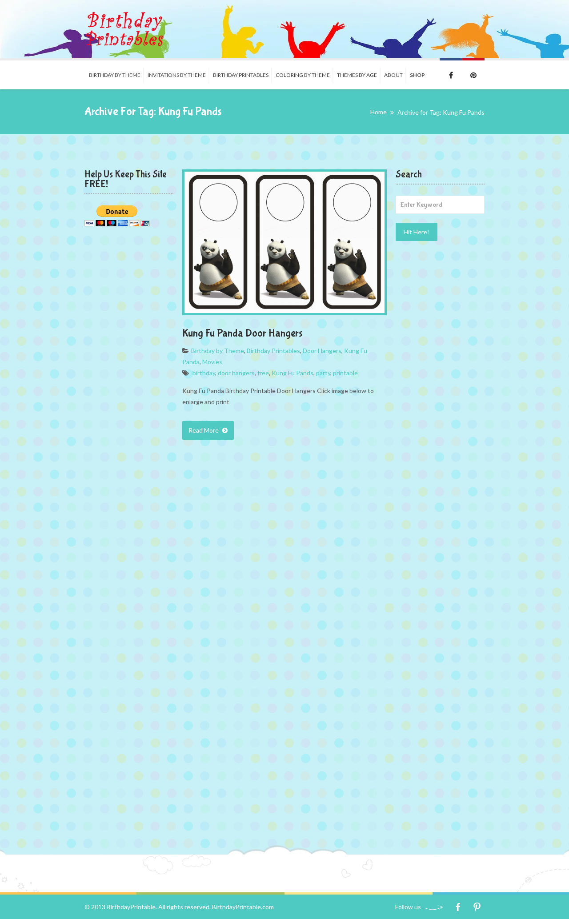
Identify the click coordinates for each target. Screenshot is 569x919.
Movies (212, 361)
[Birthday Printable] (124, 29)
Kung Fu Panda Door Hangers (242, 333)
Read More (204, 430)
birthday (203, 373)
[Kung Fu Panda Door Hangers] (284, 242)
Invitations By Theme (177, 75)
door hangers (236, 373)
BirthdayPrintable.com (243, 907)
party (323, 373)
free (263, 373)
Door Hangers (322, 350)
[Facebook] (457, 907)
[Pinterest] (477, 907)
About (393, 75)
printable (345, 373)
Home (378, 112)
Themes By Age (357, 75)
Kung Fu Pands (292, 373)
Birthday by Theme (114, 75)
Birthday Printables (240, 75)
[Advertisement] (440, 392)
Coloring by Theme (303, 75)
